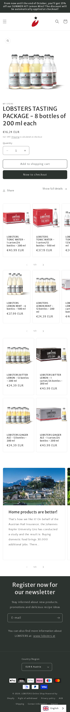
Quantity (7, 143)
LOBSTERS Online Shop (33, 694)
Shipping (15, 137)
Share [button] (10, 190)
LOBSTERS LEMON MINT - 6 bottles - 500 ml (16, 306)
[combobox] (53, 708)
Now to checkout (35, 174)
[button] (5, 21)
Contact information (37, 704)
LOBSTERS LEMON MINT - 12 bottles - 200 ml (45, 307)
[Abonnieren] (58, 617)
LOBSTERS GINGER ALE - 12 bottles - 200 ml (17, 437)
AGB (61, 698)
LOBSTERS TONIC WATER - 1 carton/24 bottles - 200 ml (16, 241)
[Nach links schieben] (27, 265)
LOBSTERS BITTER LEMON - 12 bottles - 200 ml (18, 377)
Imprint (54, 704)
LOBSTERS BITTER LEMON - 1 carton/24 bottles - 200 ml (51, 379)
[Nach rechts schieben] (43, 265)
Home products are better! (33, 512)
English (54, 708)
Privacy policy (48, 698)
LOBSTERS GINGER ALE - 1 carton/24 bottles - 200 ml (50, 437)
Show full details (53, 188)
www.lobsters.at (44, 636)
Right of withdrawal (27, 698)
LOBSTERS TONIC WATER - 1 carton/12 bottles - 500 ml (45, 241)
